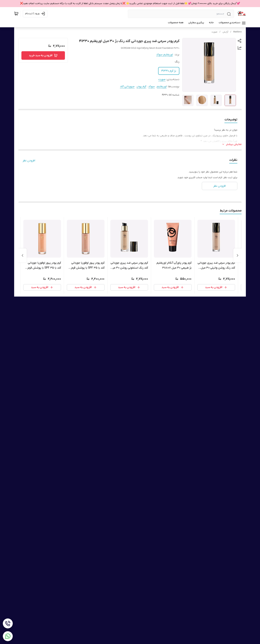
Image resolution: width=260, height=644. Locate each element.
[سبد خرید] (16, 14)
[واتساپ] (8, 636)
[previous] (237, 255)
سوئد (151, 86)
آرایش (225, 31)
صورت (214, 31)
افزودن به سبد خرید (41, 55)
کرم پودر (141, 86)
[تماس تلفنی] (8, 623)
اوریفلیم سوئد (164, 54)
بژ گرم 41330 (168, 71)
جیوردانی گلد (127, 86)
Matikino (237, 31)
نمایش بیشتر (234, 144)
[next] (22, 255)
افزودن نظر (29, 160)
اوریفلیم (162, 86)
